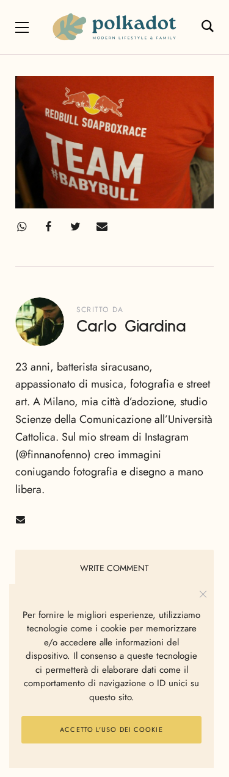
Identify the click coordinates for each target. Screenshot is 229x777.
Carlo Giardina (131, 326)
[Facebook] (48, 226)
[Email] (101, 226)
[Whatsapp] (21, 226)
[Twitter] (75, 226)
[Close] (203, 594)
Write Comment (114, 568)
